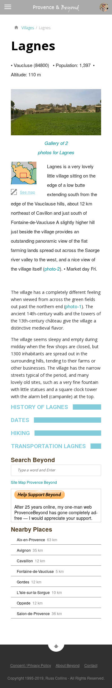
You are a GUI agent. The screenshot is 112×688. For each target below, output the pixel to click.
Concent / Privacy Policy (30, 665)
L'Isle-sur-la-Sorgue (33, 592)
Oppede (23, 602)
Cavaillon (25, 560)
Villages (27, 27)
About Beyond (68, 665)
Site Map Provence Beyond (34, 482)
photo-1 (73, 306)
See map (27, 192)
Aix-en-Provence (31, 539)
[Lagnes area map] (23, 173)
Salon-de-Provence (33, 613)
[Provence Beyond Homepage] (39, 10)
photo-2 (52, 268)
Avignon (24, 550)
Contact (90, 665)
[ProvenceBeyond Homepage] (17, 27)
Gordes (23, 581)
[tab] (56, 407)
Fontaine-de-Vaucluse (35, 571)
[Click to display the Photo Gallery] (56, 112)
